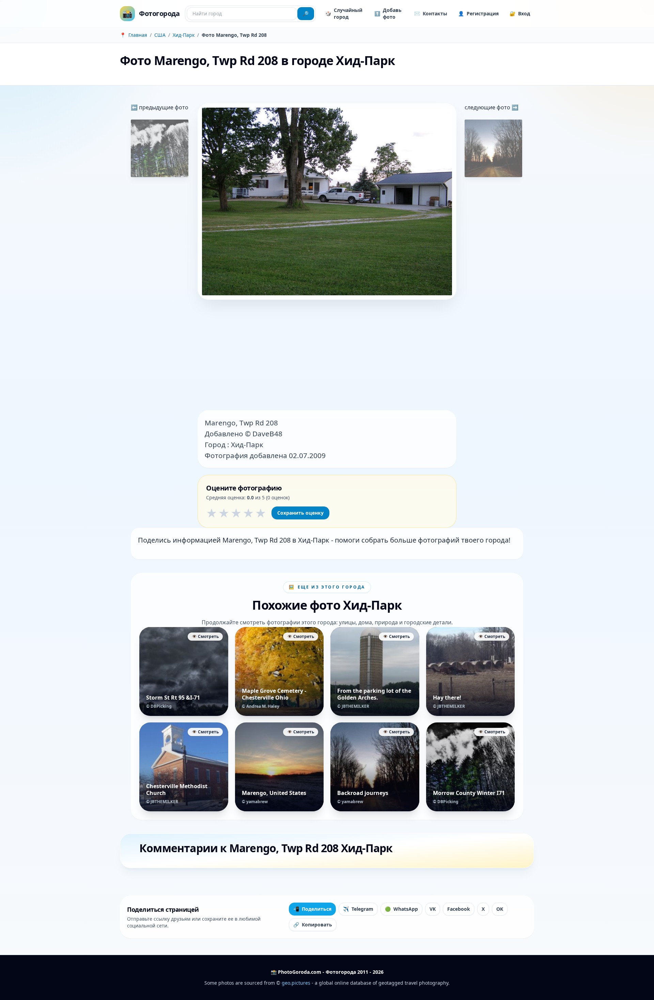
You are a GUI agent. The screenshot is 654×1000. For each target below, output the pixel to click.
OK (499, 909)
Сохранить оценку (300, 513)
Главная (137, 35)
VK (433, 909)
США (160, 35)
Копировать (312, 924)
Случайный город (343, 13)
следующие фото (488, 107)
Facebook (458, 909)
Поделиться (312, 909)
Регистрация (478, 13)
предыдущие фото (163, 107)
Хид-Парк (183, 35)
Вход (520, 13)
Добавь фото (388, 13)
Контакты (430, 13)
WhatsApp (401, 909)
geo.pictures (296, 983)
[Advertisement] (327, 355)
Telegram (358, 909)
